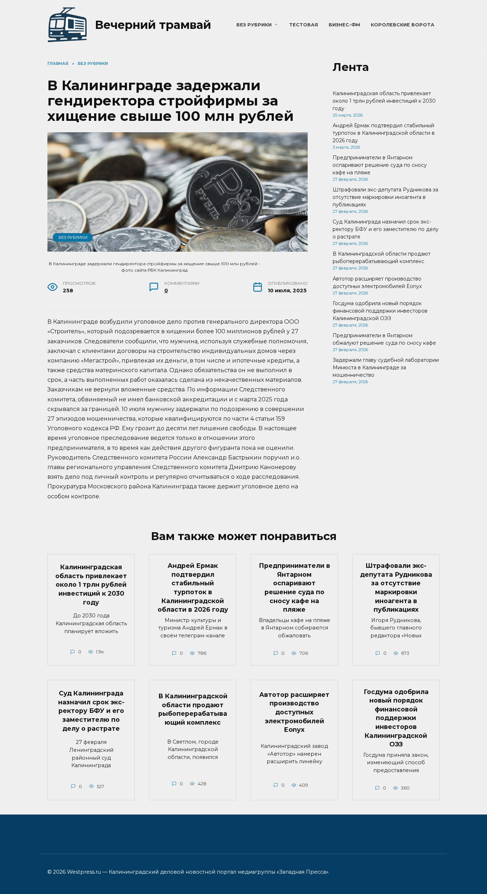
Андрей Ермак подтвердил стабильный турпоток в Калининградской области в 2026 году (384, 133)
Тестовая (303, 24)
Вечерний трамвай (153, 25)
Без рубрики (254, 24)
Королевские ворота (402, 24)
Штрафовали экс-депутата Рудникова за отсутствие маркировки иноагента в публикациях (385, 197)
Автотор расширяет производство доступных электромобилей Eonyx (294, 712)
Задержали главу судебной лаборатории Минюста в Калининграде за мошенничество (386, 367)
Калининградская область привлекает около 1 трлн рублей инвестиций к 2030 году (384, 101)
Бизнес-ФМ (344, 24)
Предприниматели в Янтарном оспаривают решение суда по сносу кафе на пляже (380, 165)
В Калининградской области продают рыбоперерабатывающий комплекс (192, 709)
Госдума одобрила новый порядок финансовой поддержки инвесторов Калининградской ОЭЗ (380, 311)
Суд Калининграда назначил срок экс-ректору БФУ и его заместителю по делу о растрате (386, 229)
